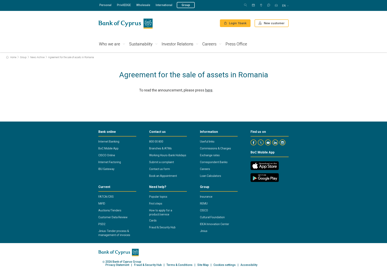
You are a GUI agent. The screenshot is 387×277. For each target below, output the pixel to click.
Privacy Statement (117, 265)
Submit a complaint (161, 162)
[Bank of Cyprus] (125, 24)
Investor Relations (177, 44)
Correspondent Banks (214, 162)
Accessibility (248, 265)
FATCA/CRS (106, 196)
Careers (209, 44)
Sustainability (141, 44)
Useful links (207, 141)
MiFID (101, 203)
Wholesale (143, 5)
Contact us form (159, 169)
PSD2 (101, 224)
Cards (153, 220)
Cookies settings (224, 265)
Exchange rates (210, 155)
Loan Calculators (210, 175)
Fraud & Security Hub (162, 227)
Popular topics (158, 196)
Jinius (203, 231)
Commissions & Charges (215, 148)
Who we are (109, 44)
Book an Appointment (163, 175)
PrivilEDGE (124, 5)
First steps (155, 203)
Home (12, 57)
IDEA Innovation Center (214, 224)
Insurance (206, 196)
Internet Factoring (109, 162)
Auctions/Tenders (109, 210)
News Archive (37, 57)
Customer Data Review (113, 217)
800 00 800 (156, 141)
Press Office (236, 44)
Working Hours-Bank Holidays (167, 155)
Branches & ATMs (160, 148)
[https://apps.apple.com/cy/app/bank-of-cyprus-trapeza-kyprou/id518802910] (265, 165)
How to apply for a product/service (160, 212)
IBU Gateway (106, 169)
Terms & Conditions (179, 265)
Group (186, 5)
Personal (105, 5)
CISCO (204, 210)
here (208, 90)
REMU (204, 203)
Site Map (203, 265)
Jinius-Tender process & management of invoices (114, 233)
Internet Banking (108, 141)
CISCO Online (106, 155)
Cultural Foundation (212, 217)
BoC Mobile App (108, 148)
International (164, 5)
